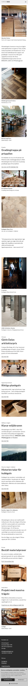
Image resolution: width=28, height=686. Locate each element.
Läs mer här (5, 356)
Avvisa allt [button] (21, 679)
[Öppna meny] (26, 2)
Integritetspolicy (5, 666)
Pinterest (4, 663)
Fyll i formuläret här (7, 561)
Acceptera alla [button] (8, 679)
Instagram (4, 661)
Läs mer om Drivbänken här (9, 167)
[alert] (14, 677)
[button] (14, 683)
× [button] (26, 669)
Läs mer (8, 677)
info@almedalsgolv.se (7, 651)
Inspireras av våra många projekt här (12, 605)
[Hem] (5, 2)
